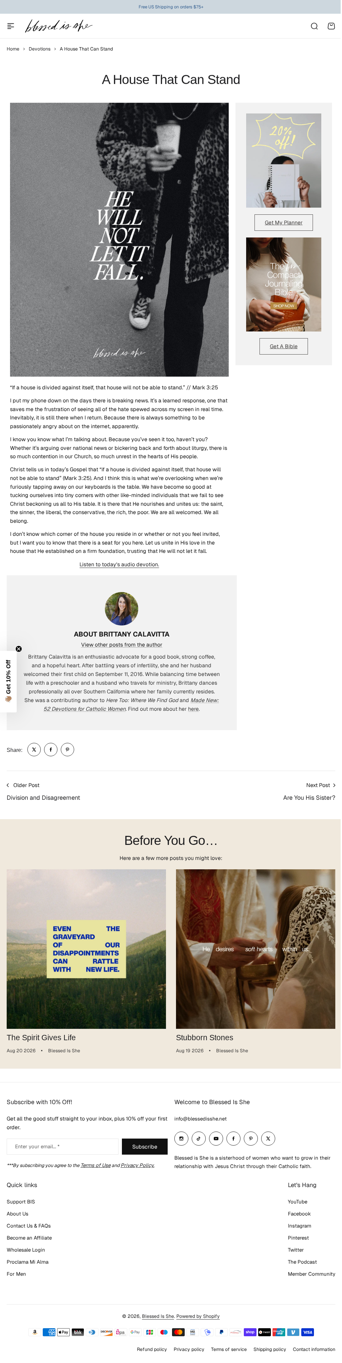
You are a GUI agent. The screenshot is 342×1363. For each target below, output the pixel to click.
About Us (17, 1218)
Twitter (291, 1254)
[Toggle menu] (10, 26)
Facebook (294, 1218)
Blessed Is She (156, 1321)
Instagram (294, 1230)
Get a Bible (284, 346)
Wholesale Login (26, 1254)
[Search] (314, 26)
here (193, 708)
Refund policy (147, 1353)
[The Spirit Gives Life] (86, 949)
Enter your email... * (37, 1151)
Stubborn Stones (204, 1037)
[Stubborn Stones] (255, 949)
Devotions (39, 49)
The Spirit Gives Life (41, 1037)
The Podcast (297, 1266)
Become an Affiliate (29, 1242)
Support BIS (21, 1206)
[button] (8, 681)
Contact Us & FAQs (29, 1230)
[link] (34, 749)
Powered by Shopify (195, 1321)
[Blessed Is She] (58, 25)
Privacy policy (184, 1353)
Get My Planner (284, 222)
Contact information (309, 1353)
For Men (16, 1278)
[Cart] (331, 26)
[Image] (283, 160)
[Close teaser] (18, 649)
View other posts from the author (121, 644)
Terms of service (224, 1353)
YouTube (292, 1206)
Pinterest (293, 1242)
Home (13, 49)
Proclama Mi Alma (27, 1266)
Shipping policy (264, 1353)
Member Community (306, 1278)
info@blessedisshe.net (198, 1123)
